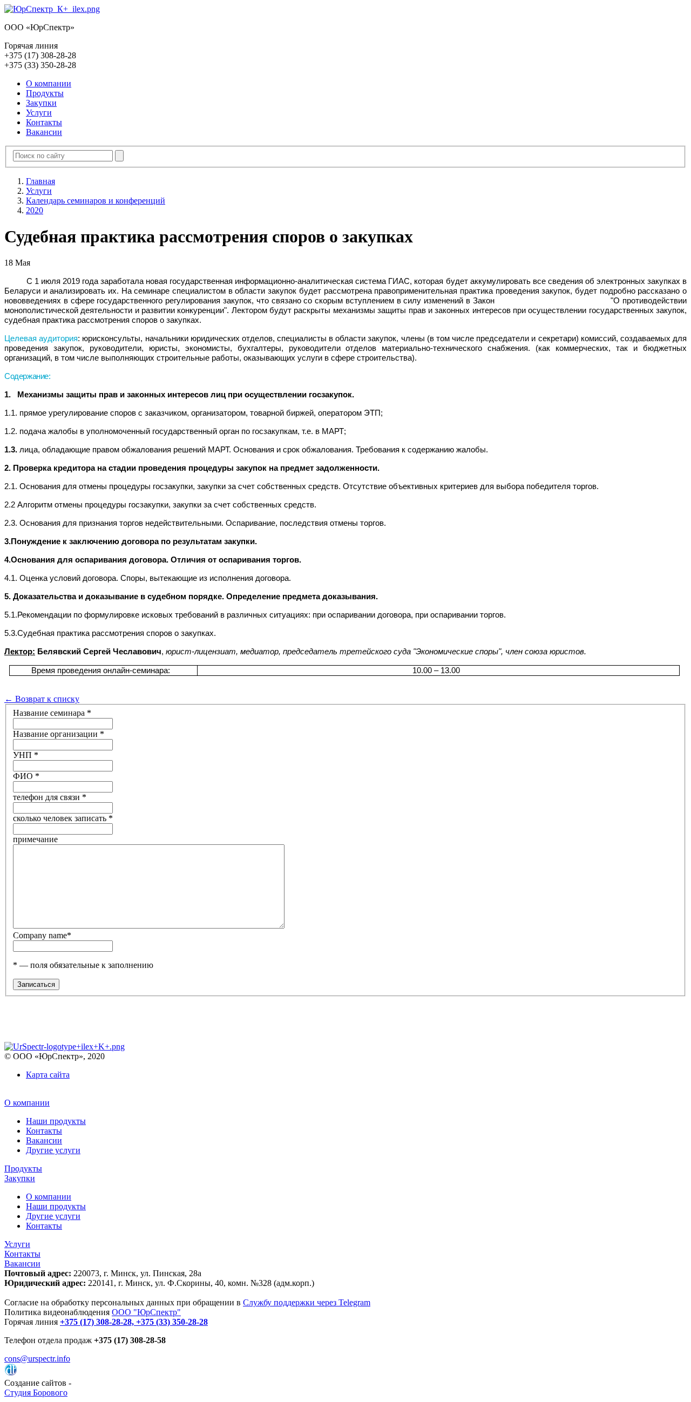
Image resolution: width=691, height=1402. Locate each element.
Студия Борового (35, 1392)
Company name (42, 935)
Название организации (58, 734)
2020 (34, 210)
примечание (35, 839)
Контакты (44, 122)
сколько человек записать (63, 818)
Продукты (45, 93)
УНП (25, 755)
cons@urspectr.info (37, 1358)
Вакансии (44, 132)
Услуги (39, 112)
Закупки (41, 102)
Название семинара (52, 712)
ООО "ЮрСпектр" (146, 1312)
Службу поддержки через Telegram (306, 1302)
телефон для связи (49, 797)
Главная (40, 181)
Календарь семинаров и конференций (95, 200)
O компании (48, 83)
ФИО (26, 776)
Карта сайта (48, 1074)
